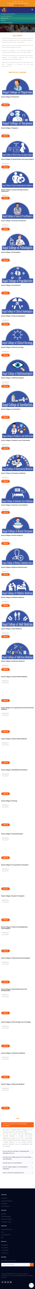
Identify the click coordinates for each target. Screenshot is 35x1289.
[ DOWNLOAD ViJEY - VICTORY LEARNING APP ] (17, 3)
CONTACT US (4, 1253)
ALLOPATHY (4, 1198)
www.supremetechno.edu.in (19, 1275)
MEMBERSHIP (4, 1245)
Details (5, 105)
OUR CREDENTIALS (6, 1216)
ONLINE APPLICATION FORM (6, 16)
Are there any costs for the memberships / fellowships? (15, 1124)
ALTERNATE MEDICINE (6, 1201)
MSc (2, 1237)
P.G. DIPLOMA (5, 1250)
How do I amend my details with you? (13, 1173)
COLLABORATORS (6, 1235)
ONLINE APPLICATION (6, 1229)
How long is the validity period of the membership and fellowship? (17, 1158)
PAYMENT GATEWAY (4, 18)
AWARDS (3, 1214)
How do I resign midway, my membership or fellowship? (15, 1168)
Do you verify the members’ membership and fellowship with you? (16, 1152)
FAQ (2, 1232)
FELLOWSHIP (4, 1248)
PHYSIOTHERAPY (5, 1206)
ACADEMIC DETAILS (6, 1222)
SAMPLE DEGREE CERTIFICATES (6, 22)
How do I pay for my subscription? (12, 1163)
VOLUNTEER (3, 20)
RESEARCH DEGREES (6, 1219)
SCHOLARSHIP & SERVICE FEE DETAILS (8, 14)
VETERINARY (4, 1203)
